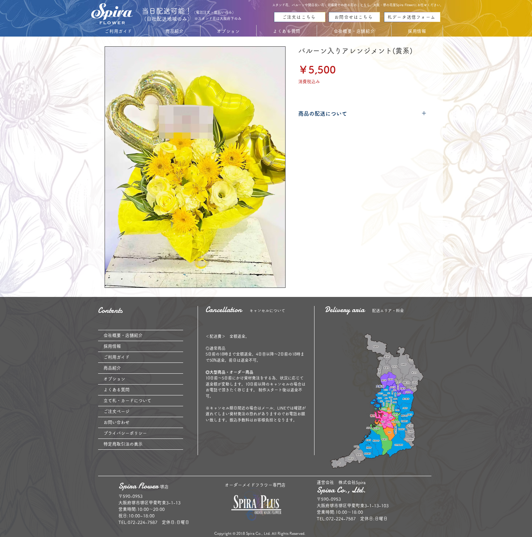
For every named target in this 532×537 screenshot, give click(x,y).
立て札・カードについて (127, 400)
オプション (114, 379)
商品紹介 (112, 368)
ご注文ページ (117, 411)
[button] (118, 31)
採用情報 (112, 346)
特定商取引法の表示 (123, 444)
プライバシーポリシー (125, 433)
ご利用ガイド (117, 357)
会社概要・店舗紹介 (123, 335)
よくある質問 (117, 389)
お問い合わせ (117, 422)
